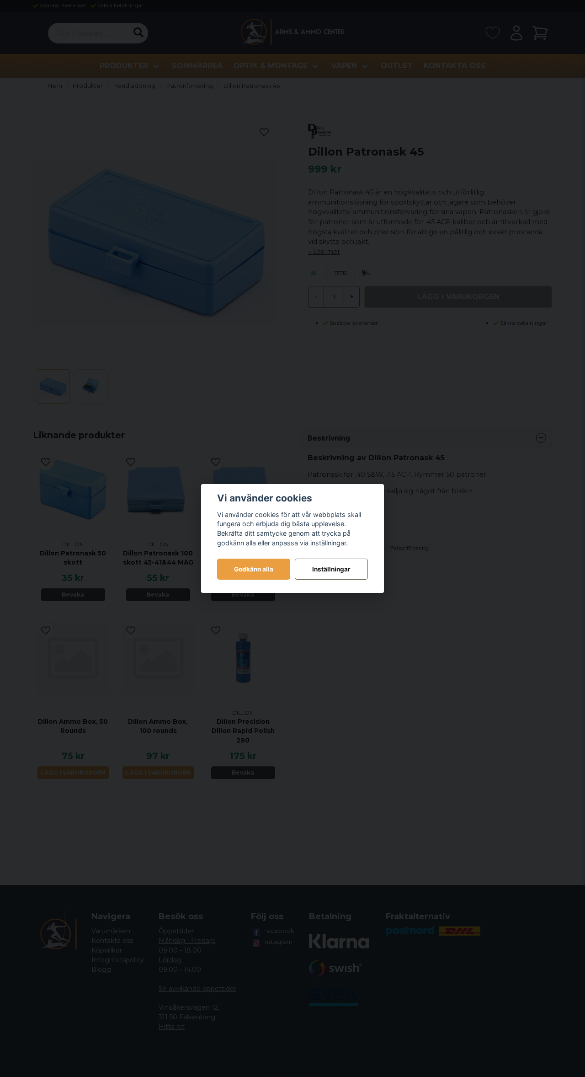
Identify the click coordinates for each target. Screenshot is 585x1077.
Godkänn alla (253, 569)
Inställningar (331, 569)
